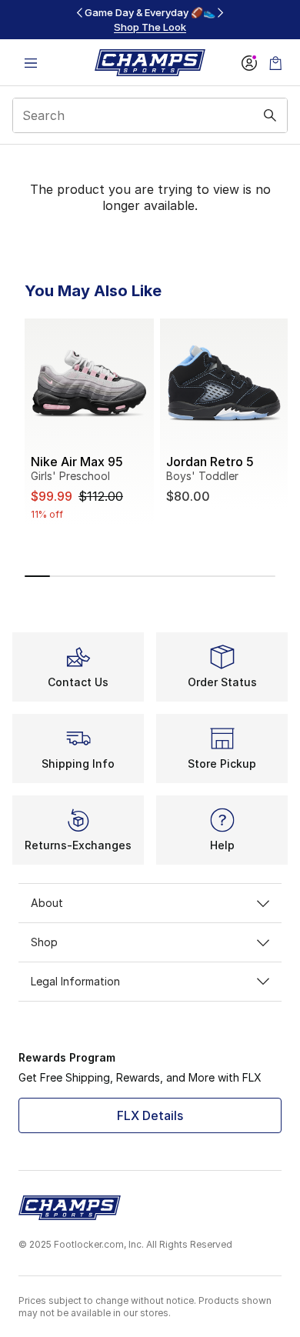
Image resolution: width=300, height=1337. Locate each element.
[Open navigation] (30, 62)
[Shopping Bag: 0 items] (275, 62)
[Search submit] (270, 115)
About (47, 902)
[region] (150, 19)
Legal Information (75, 981)
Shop (44, 942)
